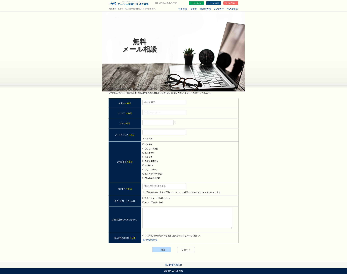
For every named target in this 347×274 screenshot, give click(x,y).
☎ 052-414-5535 (166, 3)
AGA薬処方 (232, 9)
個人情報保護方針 (150, 240)
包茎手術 (182, 9)
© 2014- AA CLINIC (173, 271)
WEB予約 (230, 3)
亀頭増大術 (205, 9)
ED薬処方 (219, 9)
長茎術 (193, 9)
